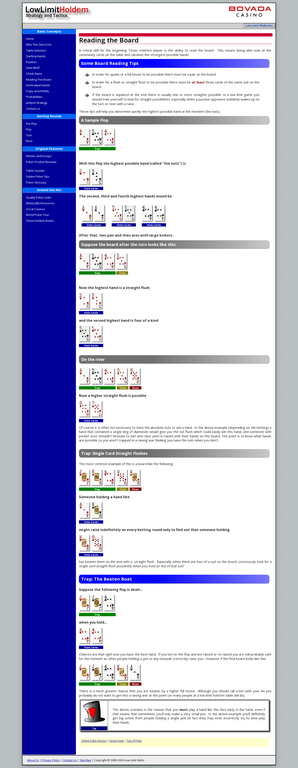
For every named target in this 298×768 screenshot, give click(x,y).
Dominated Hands (38, 85)
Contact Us (33, 109)
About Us (33, 760)
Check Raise (34, 74)
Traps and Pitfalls (37, 91)
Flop (28, 129)
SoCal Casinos (35, 209)
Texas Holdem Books (40, 221)
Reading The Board (38, 79)
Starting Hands (36, 56)
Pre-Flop (31, 124)
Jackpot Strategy (36, 103)
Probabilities (34, 97)
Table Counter (35, 171)
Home (30, 39)
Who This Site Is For (38, 45)
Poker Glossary (36, 182)
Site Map (85, 760)
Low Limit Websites (259, 25)
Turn (29, 135)
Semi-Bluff (32, 68)
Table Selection (36, 50)
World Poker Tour (37, 215)
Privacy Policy (51, 760)
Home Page (116, 741)
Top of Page (134, 741)
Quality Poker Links (38, 197)
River (29, 141)
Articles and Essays (38, 156)
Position (31, 62)
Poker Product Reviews (41, 162)
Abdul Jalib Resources (40, 203)
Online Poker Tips (37, 176)
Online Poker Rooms (93, 741)
